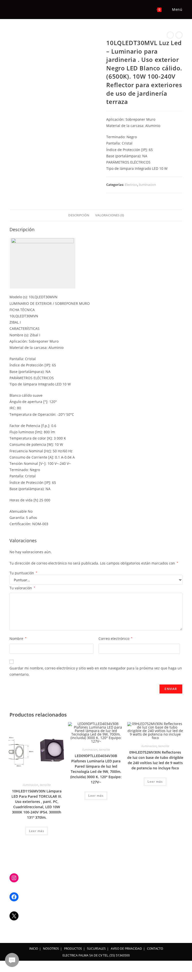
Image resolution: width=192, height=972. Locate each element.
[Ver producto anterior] (170, 35)
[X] (14, 915)
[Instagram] (14, 877)
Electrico (131, 184)
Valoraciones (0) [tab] (109, 215)
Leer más (36, 831)
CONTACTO (155, 948)
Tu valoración (22, 588)
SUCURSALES (96, 948)
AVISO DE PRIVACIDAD (126, 948)
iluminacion (147, 184)
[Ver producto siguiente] (179, 35)
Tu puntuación (23, 573)
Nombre (18, 638)
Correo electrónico (115, 638)
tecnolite (45, 785)
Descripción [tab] (78, 215)
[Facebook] (14, 896)
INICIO (33, 948)
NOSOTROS (51, 948)
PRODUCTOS (73, 948)
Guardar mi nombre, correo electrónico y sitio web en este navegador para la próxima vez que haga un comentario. (96, 671)
